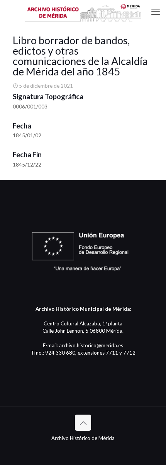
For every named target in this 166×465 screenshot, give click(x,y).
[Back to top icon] (83, 423)
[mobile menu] (155, 11)
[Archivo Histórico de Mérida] (83, 11)
